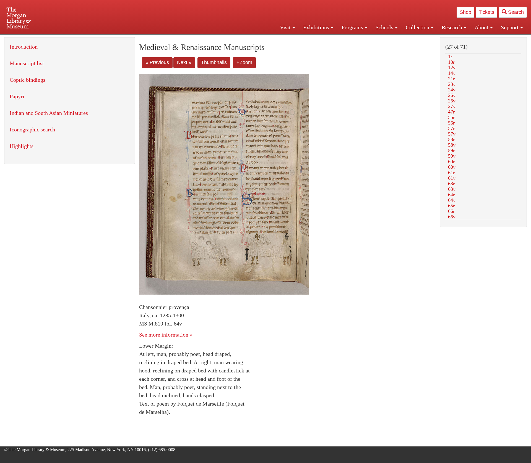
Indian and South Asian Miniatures (49, 113)
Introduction (24, 47)
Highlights (21, 146)
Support (510, 27)
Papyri (17, 96)
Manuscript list (27, 63)
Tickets (486, 12)
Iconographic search (32, 129)
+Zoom (244, 62)
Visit (286, 27)
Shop (465, 12)
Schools (385, 27)
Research (453, 27)
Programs (353, 27)
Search (515, 12)
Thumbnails (214, 62)
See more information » (165, 335)
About (482, 27)
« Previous (157, 62)
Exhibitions (316, 27)
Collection (418, 27)
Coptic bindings (27, 80)
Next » (184, 62)
